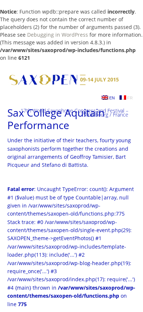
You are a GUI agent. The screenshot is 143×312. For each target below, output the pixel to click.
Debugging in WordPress (57, 34)
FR (129, 98)
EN (111, 98)
